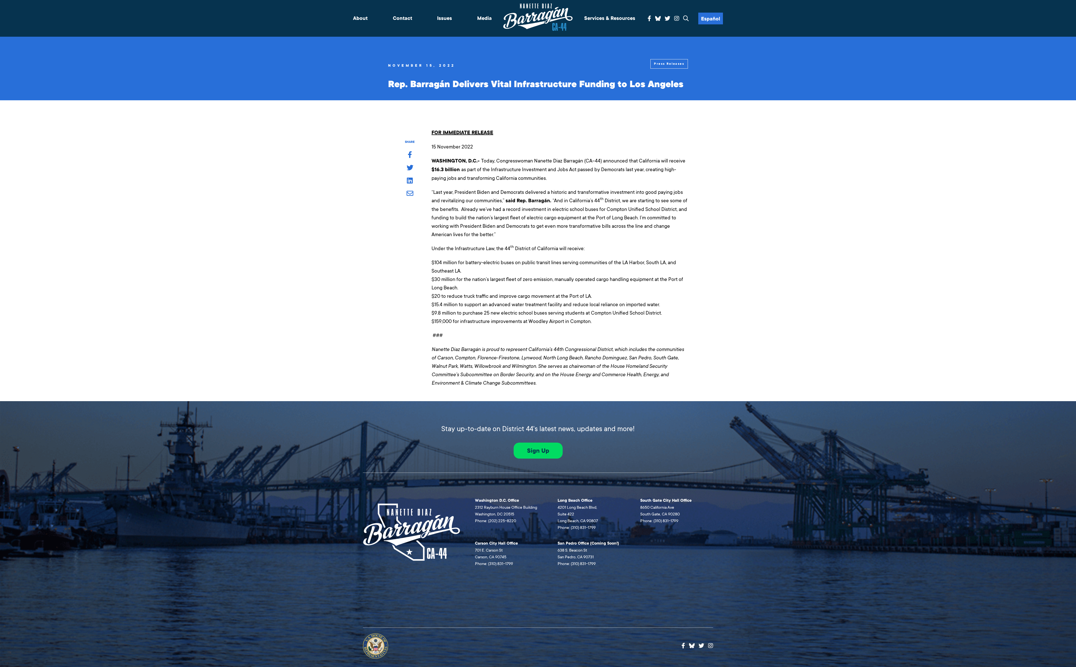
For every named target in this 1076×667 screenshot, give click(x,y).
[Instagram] (676, 19)
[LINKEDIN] (410, 181)
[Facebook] (649, 19)
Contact (402, 18)
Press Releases (669, 64)
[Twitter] (667, 19)
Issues (444, 18)
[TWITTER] (410, 168)
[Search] (686, 19)
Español (710, 19)
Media (484, 18)
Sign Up (538, 451)
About (360, 18)
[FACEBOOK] (410, 155)
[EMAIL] (410, 194)
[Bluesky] (658, 17)
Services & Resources (609, 18)
